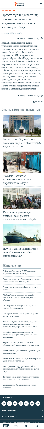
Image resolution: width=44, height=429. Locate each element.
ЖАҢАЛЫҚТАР (8, 10)
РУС (16, 426)
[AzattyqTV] (26, 426)
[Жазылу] (37, 403)
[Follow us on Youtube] (15, 403)
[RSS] (32, 403)
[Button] (21, 38)
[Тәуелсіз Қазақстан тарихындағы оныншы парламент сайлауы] (22, 162)
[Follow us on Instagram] (20, 403)
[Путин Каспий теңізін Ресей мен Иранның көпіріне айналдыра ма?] (22, 235)
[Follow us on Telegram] (26, 403)
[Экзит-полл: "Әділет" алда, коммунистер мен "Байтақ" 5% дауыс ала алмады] (22, 126)
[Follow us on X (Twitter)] (9, 403)
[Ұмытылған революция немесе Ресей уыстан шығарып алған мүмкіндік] (22, 198)
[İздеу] (37, 426)
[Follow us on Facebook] (3, 403)
